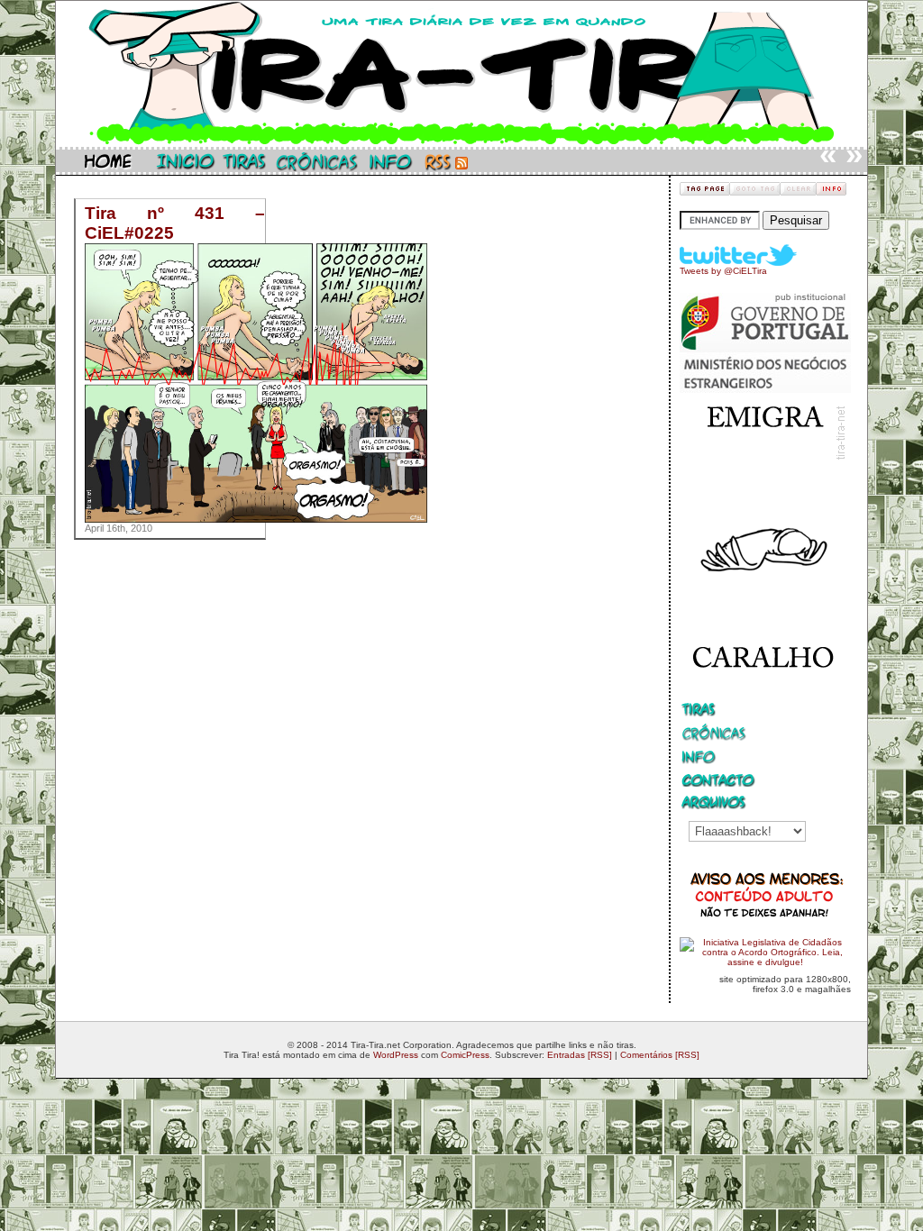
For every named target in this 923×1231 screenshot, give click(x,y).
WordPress (395, 1055)
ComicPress (465, 1055)
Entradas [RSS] (579, 1055)
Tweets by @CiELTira (723, 271)
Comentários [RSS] (659, 1055)
